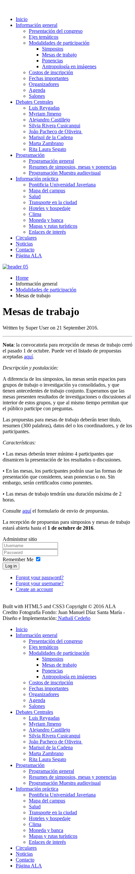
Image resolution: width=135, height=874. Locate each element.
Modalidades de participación (59, 43)
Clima (35, 214)
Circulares (26, 238)
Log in (11, 566)
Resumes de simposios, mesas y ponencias (72, 167)
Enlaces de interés (47, 232)
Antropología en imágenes (69, 66)
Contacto (25, 249)
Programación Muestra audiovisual (65, 173)
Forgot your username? (40, 583)
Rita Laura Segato (47, 149)
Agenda (37, 90)
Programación (30, 155)
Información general (36, 25)
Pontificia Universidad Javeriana (62, 184)
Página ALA (29, 255)
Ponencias (52, 60)
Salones (37, 96)
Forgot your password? (40, 577)
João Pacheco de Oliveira (56, 131)
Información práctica (37, 178)
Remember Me (18, 559)
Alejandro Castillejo (49, 119)
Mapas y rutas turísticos (53, 226)
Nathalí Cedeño (73, 618)
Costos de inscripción (51, 72)
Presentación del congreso (56, 31)
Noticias (24, 243)
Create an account (34, 589)
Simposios (52, 49)
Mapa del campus (47, 190)
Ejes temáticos (43, 37)
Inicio (22, 19)
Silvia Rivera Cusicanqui (54, 125)
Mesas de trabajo (59, 54)
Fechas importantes (48, 78)
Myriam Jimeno (45, 114)
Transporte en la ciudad (53, 202)
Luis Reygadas (44, 108)
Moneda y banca (46, 220)
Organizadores (44, 84)
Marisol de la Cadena (51, 137)
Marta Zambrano (46, 143)
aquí (28, 356)
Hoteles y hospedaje (49, 208)
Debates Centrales (34, 102)
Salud (35, 196)
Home (22, 278)
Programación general (51, 161)
